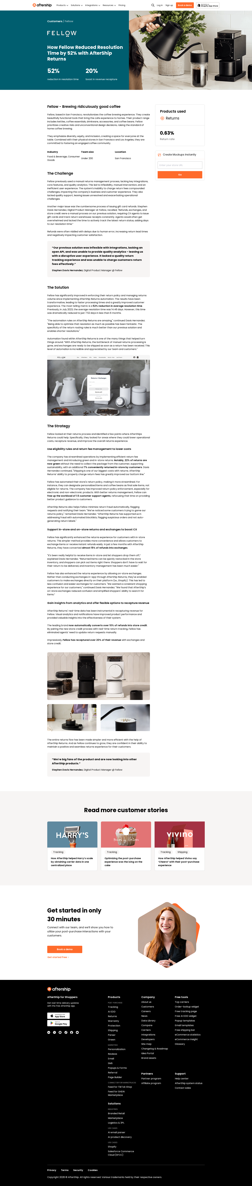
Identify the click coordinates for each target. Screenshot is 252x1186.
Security (78, 1170)
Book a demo (185, 5)
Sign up (169, 5)
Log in (160, 5)
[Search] (153, 5)
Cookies (93, 1170)
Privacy (51, 1170)
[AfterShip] (43, 5)
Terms (65, 1170)
